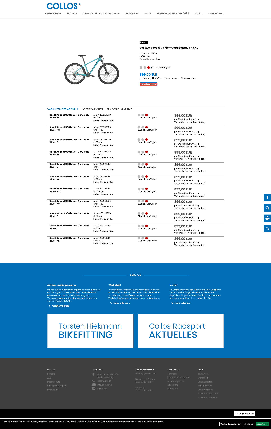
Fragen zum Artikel (120, 109)
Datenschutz (53, 381)
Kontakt (51, 374)
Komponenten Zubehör (179, 377)
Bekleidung (173, 384)
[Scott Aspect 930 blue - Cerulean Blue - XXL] (92, 69)
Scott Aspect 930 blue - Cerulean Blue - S (69, 141)
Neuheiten (173, 388)
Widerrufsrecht (205, 389)
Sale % (198, 13)
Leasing (72, 13)
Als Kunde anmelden (208, 397)
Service (130, 13)
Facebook (102, 388)
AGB (49, 377)
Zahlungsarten (205, 385)
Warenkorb (215, 13)
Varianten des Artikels (62, 109)
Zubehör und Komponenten (99, 13)
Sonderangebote (176, 381)
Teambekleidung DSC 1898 (173, 13)
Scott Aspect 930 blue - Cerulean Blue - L (69, 165)
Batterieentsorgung (56, 385)
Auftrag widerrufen (244, 413)
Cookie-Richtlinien (154, 421)
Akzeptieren (262, 424)
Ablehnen (248, 424)
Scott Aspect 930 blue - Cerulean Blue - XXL (169, 47)
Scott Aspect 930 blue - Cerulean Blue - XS (69, 129)
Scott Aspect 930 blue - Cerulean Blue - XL (69, 178)
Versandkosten (205, 381)
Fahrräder (51, 13)
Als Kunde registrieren (208, 393)
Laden (147, 13)
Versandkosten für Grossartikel (181, 78)
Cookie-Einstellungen (230, 424)
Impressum (52, 389)
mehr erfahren (60, 306)
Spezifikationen (92, 109)
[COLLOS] (64, 6)
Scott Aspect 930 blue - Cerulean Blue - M (69, 116)
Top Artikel (203, 374)
